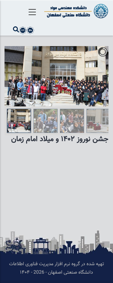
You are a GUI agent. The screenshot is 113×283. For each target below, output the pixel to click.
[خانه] (75, 11)
